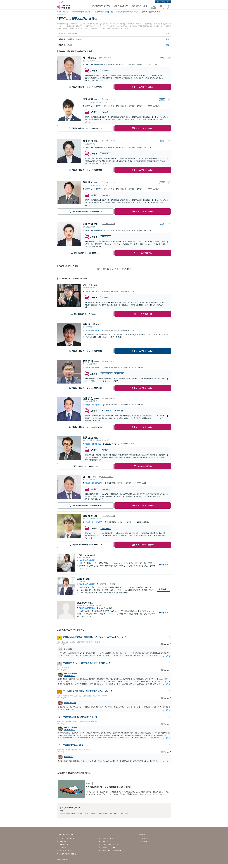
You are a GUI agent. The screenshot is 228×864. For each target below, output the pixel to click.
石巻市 (62, 813)
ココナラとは (65, 847)
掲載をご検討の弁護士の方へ (112, 851)
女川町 (127, 813)
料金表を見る (106, 70)
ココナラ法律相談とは (68, 838)
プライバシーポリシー (110, 844)
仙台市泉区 (95, 291)
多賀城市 (74, 813)
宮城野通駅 (111, 483)
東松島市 (81, 813)
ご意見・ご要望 (107, 838)
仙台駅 (108, 367)
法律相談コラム (65, 844)
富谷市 (87, 813)
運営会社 (145, 838)
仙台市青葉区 (96, 368)
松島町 (93, 813)
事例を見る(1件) (106, 373)
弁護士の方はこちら (163, 2)
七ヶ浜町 (99, 813)
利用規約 (105, 841)
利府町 (88, 64)
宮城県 (88, 291)
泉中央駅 (107, 291)
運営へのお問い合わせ (68, 854)
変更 (167, 34)
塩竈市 (68, 813)
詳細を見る (163, 564)
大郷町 (116, 813)
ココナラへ (62, 2)
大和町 (110, 813)
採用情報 (145, 841)
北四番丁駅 (103, 584)
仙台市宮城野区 (96, 483)
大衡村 (121, 813)
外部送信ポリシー (108, 847)
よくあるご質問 (65, 851)
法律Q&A (63, 841)
